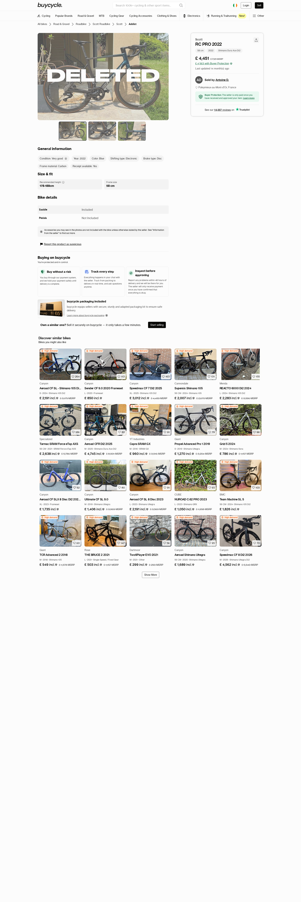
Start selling (157, 324)
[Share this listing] (256, 40)
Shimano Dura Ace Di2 (229, 50)
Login (246, 5)
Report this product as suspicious (62, 244)
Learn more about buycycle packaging (85, 315)
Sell (259, 5)
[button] (49, 398)
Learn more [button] (248, 98)
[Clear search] (181, 5)
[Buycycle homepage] (50, 5)
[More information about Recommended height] (63, 182)
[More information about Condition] (65, 158)
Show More (150, 574)
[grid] (49, 350)
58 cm (200, 50)
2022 (210, 50)
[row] (49, 350)
